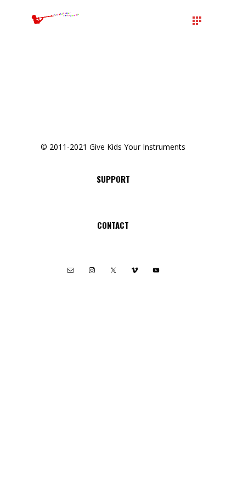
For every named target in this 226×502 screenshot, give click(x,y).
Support (113, 179)
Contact (113, 225)
